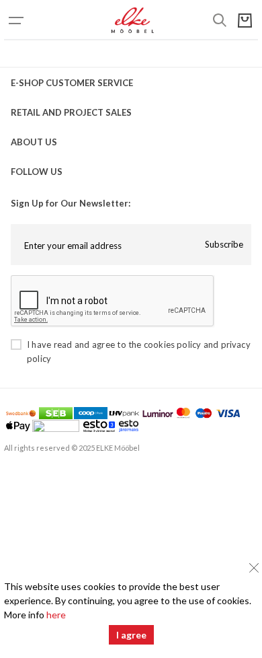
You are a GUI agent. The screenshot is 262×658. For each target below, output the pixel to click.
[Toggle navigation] (31, 20)
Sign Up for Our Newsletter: (70, 203)
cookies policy (172, 344)
